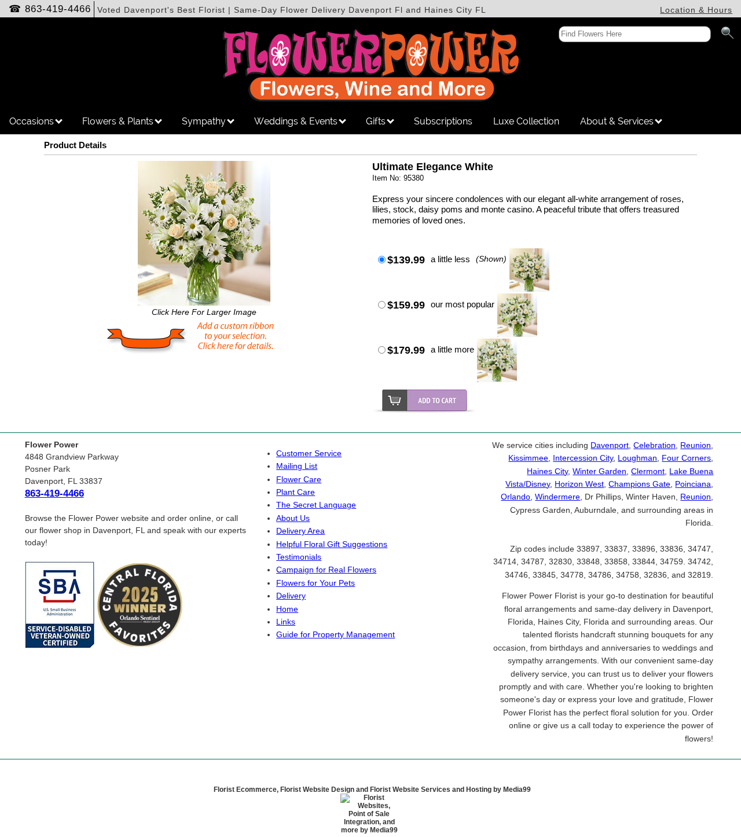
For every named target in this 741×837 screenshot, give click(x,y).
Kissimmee (528, 457)
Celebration (654, 445)
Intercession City (583, 457)
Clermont (648, 471)
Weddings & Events (297, 121)
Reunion (695, 445)
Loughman (637, 457)
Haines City (547, 471)
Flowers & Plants (119, 121)
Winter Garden (599, 471)
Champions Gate (639, 484)
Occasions (32, 121)
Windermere (557, 496)
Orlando (515, 496)
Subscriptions (443, 121)
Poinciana (693, 484)
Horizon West (579, 484)
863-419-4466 (58, 8)
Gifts (377, 121)
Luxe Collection (526, 121)
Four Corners (686, 457)
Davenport (609, 445)
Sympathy (205, 121)
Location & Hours (696, 9)
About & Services (618, 121)
